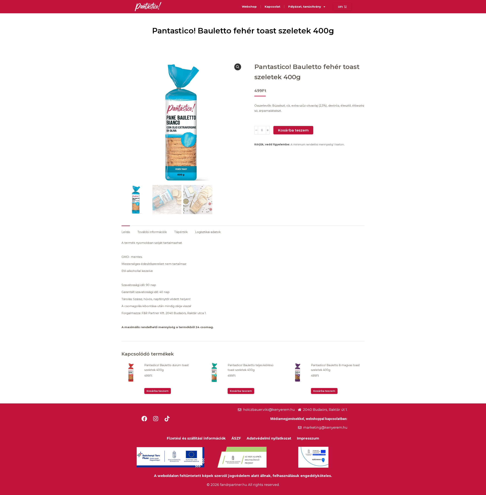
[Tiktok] (167, 418)
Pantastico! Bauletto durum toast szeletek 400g (166, 368)
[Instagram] (155, 418)
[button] (237, 66)
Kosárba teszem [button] (158, 390)
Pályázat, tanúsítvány (304, 6)
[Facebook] (144, 418)
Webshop (249, 6)
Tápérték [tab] (181, 232)
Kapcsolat (272, 6)
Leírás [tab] (126, 232)
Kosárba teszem (293, 130)
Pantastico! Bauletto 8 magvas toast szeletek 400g (335, 368)
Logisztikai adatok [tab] (208, 232)
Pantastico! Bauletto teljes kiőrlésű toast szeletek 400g (250, 368)
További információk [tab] (152, 232)
